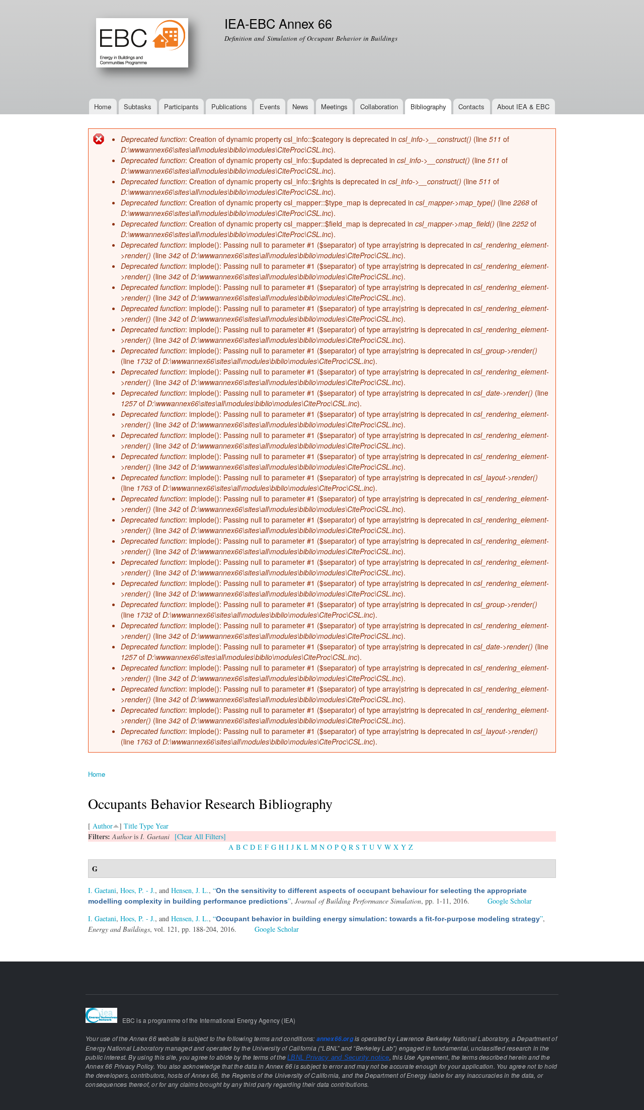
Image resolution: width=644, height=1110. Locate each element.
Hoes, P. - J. (137, 890)
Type (146, 826)
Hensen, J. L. (190, 890)
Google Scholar (510, 901)
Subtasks (137, 106)
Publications (229, 106)
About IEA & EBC (523, 106)
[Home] (148, 49)
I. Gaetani (102, 890)
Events (270, 106)
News (300, 106)
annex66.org (334, 1038)
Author (103, 826)
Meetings (334, 106)
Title (130, 826)
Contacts (471, 106)
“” (378, 918)
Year (162, 826)
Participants (181, 106)
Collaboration (379, 106)
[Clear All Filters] (200, 836)
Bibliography (428, 106)
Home (102, 106)
